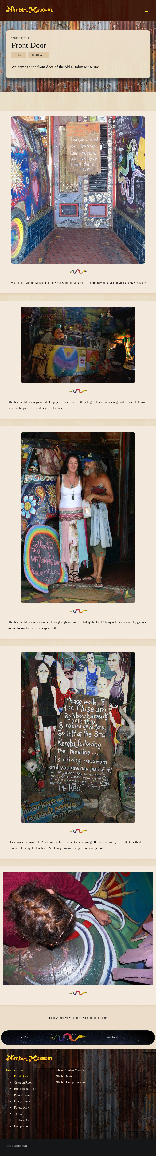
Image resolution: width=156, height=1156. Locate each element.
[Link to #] (146, 10)
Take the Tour (20, 38)
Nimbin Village (21, 1145)
